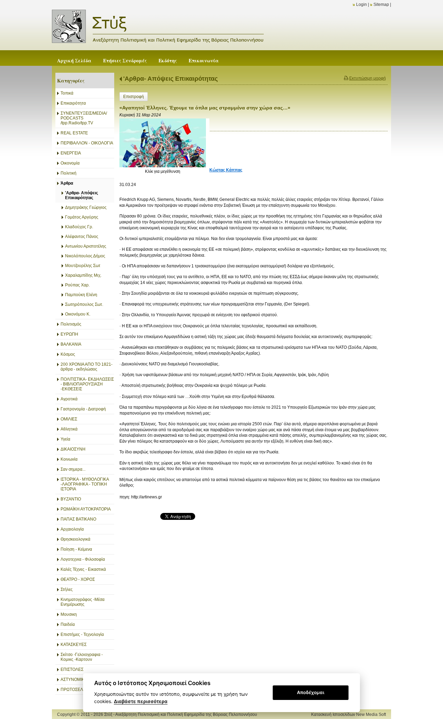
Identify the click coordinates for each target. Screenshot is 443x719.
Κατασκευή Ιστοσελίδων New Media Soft (348, 714)
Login (361, 4)
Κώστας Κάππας (225, 170)
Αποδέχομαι (310, 692)
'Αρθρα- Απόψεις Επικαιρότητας (170, 78)
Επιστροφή (133, 96)
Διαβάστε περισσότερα (141, 701)
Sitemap (381, 4)
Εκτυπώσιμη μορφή (367, 78)
